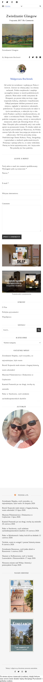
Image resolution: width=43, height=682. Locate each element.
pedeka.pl (23, 495)
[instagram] (12, 2)
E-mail (5, 183)
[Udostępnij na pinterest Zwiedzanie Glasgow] (37, 57)
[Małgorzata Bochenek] (21, 73)
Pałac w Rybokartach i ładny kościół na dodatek (20, 535)
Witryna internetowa (10, 193)
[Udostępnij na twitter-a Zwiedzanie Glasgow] (33, 57)
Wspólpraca (6, 317)
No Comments (28, 20)
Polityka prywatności (10, 312)
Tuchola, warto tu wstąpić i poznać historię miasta (21, 542)
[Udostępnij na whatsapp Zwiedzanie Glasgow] (40, 57)
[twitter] (7, 2)
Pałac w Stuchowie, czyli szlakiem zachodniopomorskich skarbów (15, 529)
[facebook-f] (2, 2)
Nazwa (5, 173)
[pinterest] (17, 2)
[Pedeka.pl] (7, 6)
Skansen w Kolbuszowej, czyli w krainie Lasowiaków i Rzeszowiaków (17, 557)
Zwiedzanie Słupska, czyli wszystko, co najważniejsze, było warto (17, 502)
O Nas (4, 307)
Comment (6, 203)
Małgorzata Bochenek (12, 57)
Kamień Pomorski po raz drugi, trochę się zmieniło (21, 522)
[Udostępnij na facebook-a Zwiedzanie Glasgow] (29, 57)
